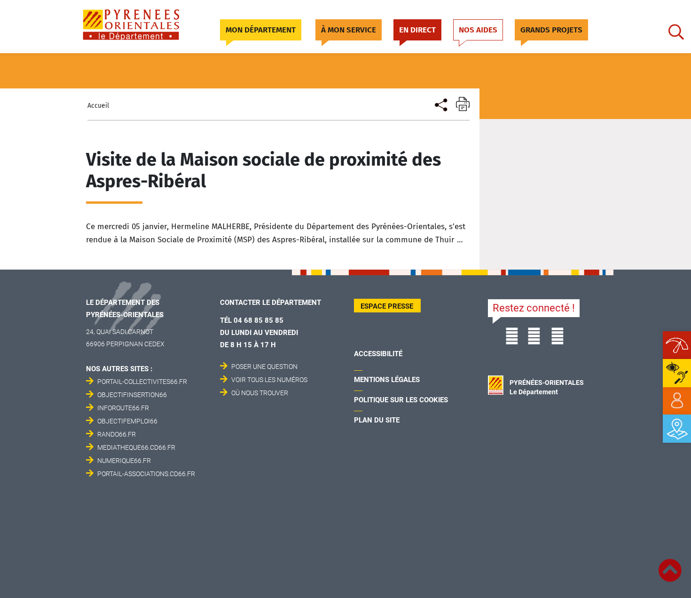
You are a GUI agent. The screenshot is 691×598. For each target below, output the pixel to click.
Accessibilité (378, 354)
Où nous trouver (259, 393)
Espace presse (387, 306)
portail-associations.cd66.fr (146, 474)
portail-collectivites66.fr (142, 381)
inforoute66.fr (123, 408)
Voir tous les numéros (269, 379)
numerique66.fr (124, 460)
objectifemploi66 (127, 421)
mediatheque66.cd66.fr (136, 447)
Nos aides (478, 30)
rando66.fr (116, 434)
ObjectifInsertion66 (132, 395)
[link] (677, 401)
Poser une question (264, 366)
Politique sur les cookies (401, 400)
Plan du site (377, 420)
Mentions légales (387, 379)
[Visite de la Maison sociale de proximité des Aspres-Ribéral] (440, 104)
